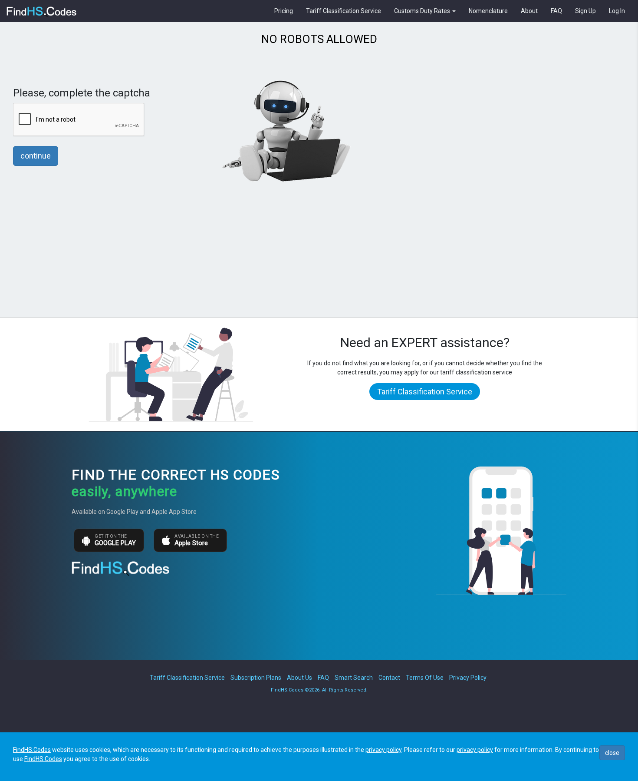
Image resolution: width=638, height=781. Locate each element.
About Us (299, 677)
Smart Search (354, 677)
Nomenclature (488, 10)
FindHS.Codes (32, 749)
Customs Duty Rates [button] (422, 10)
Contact (389, 677)
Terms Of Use (425, 677)
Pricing (283, 10)
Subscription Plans (255, 677)
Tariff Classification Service (343, 10)
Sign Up (585, 10)
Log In (617, 10)
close (612, 752)
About (529, 10)
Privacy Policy (468, 677)
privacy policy (383, 749)
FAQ (556, 10)
